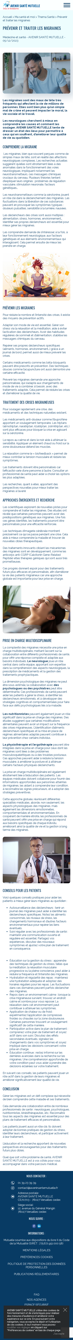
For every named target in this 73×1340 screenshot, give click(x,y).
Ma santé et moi (25, 17)
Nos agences (36, 1299)
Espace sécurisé (36, 1304)
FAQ (36, 1294)
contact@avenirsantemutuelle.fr (38, 1188)
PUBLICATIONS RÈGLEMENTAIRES (36, 1274)
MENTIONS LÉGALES (36, 1250)
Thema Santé (46, 17)
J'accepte (58, 1333)
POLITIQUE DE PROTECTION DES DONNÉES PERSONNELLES (37, 1265)
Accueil (7, 17)
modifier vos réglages (19, 1327)
